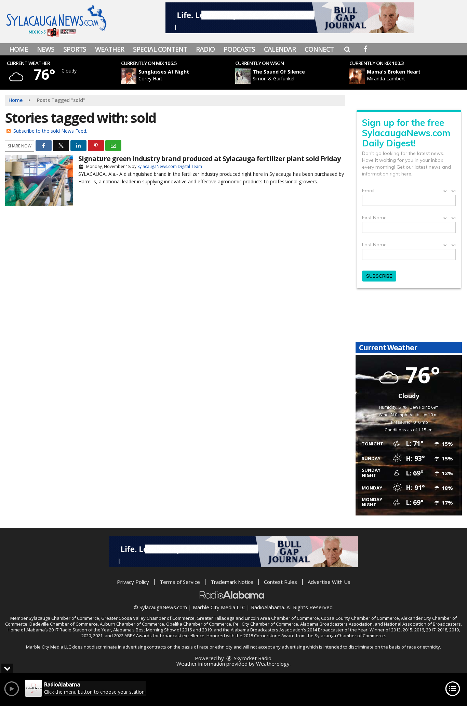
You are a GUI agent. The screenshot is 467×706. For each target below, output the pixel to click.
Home (18, 49)
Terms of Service (180, 581)
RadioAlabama (267, 607)
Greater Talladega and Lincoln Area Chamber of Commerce (258, 618)
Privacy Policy (133, 581)
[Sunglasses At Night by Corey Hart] (128, 76)
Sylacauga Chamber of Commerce (64, 618)
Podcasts (239, 49)
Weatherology (273, 663)
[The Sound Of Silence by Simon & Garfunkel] (243, 76)
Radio (205, 49)
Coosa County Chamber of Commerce (360, 618)
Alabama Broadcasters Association (336, 624)
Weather (109, 49)
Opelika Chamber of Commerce (198, 624)
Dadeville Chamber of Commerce (63, 624)
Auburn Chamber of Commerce (132, 624)
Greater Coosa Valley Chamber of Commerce (148, 618)
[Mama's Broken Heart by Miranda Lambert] (357, 76)
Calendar (280, 49)
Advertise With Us (329, 581)
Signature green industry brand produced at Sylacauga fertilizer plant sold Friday (209, 158)
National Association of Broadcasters (422, 624)
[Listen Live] (181, 76)
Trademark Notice (232, 581)
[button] (347, 49)
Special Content (160, 49)
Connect (319, 49)
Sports (74, 49)
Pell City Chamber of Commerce (265, 624)
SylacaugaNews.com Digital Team (169, 166)
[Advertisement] (289, 17)
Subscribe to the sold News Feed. (50, 131)
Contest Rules (280, 581)
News (45, 49)
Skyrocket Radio (251, 658)
